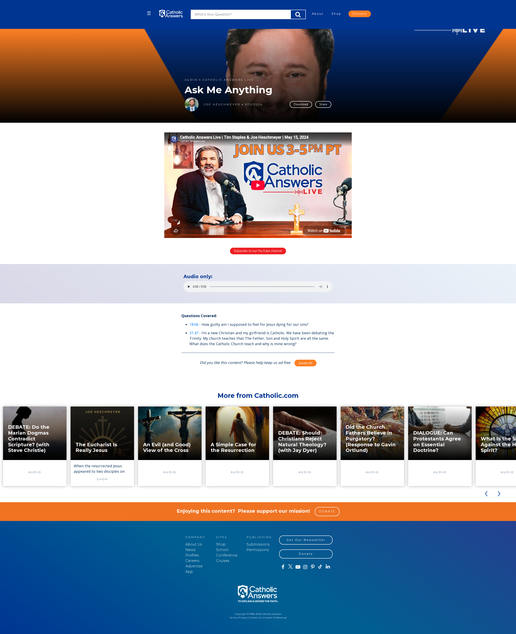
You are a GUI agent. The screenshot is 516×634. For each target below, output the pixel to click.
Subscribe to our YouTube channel (258, 251)
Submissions (258, 544)
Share (323, 104)
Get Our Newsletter (306, 540)
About (318, 14)
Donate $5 (305, 363)
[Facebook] (283, 567)
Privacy (242, 617)
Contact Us (255, 617)
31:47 (193, 332)
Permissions (258, 550)
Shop (336, 14)
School (222, 550)
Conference (226, 555)
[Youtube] (298, 567)
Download (301, 104)
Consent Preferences (275, 617)
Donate (360, 14)
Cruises (222, 561)
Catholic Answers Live (228, 80)
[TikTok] (320, 567)
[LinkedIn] (328, 567)
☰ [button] (149, 13)
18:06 (193, 324)
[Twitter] (290, 567)
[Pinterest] (312, 567)
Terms (233, 617)
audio (191, 80)
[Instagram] (305, 567)
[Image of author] (192, 104)
